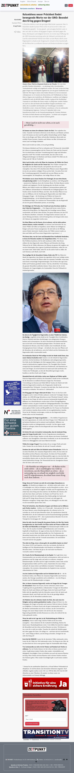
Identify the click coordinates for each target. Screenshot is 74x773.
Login (70, 5)
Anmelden (26, 739)
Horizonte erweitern (27, 8)
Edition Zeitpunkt (31, 1)
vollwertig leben (44, 5)
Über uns (46, 1)
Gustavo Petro (16, 23)
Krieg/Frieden (17, 26)
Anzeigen (40, 1)
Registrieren (35, 739)
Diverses (39, 8)
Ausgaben (22, 1)
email (26, 715)
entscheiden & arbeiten (28, 5)
